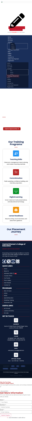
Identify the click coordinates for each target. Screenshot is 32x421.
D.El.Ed (11, 74)
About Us (9, 65)
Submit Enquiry (5, 415)
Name (2, 399)
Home (8, 63)
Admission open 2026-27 (15, 29)
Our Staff (9, 67)
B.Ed (12, 44)
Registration (11, 60)
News (8, 78)
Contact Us (10, 83)
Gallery (9, 79)
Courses (10, 42)
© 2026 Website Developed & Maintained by (11, 372)
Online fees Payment (12, 85)
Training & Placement (13, 50)
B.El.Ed (12, 46)
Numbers (3, 404)
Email (2, 409)
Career (9, 81)
